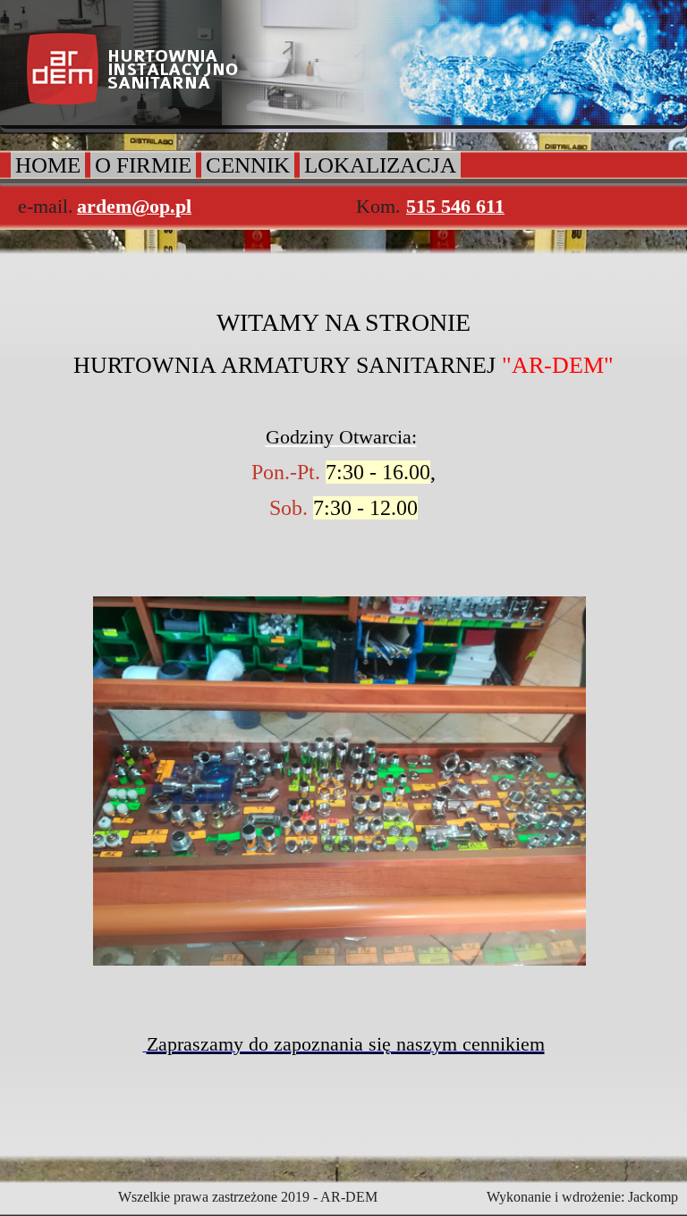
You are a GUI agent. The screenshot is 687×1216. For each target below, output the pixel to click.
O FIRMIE (143, 165)
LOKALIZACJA (380, 165)
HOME (48, 165)
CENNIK (248, 165)
